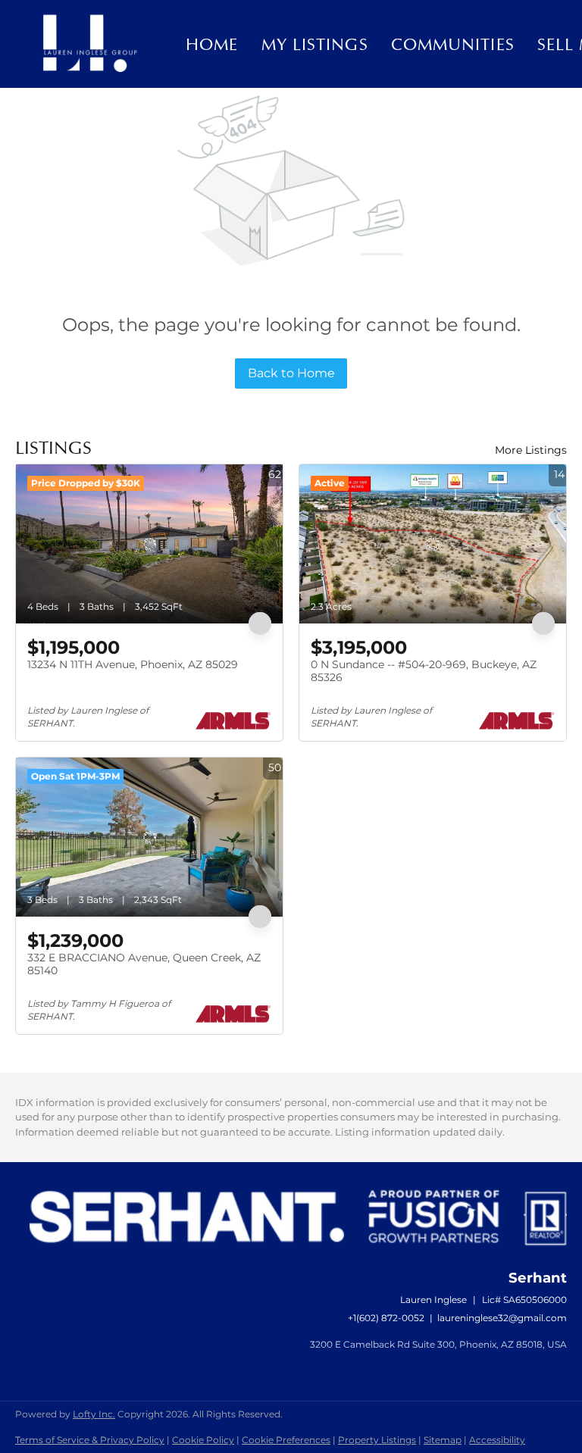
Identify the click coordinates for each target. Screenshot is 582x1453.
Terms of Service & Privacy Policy (89, 1439)
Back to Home (291, 373)
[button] (89, 44)
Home (212, 44)
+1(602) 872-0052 (386, 1317)
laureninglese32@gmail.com (502, 1317)
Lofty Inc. (94, 1414)
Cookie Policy (203, 1439)
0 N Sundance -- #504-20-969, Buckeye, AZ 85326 (424, 671)
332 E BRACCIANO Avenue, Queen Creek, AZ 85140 (144, 964)
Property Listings (377, 1439)
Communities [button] (453, 44)
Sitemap (443, 1439)
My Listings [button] (314, 44)
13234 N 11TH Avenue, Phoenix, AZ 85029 (132, 664)
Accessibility (497, 1439)
